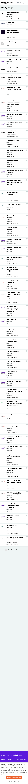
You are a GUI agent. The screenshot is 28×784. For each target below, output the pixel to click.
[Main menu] (26, 2)
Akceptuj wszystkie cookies (14, 777)
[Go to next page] (24, 550)
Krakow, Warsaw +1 (12, 55)
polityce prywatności (6, 774)
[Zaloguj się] (22, 2)
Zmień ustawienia (14, 781)
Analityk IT (10, 759)
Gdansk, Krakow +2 (12, 253)
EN (18, 2)
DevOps (17, 759)
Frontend (23, 759)
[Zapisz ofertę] (27, 12)
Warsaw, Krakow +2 (12, 136)
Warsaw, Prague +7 (12, 37)
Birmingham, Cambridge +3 (14, 18)
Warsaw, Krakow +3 (12, 71)
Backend (3, 759)
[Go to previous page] (3, 550)
